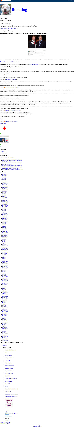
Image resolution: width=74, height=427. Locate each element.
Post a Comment (3, 123)
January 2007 (4, 188)
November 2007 (5, 201)
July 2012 (4, 274)
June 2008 (4, 210)
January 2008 (4, 204)
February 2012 (5, 267)
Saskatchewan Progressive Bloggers (11, 394)
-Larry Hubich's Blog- (9, 373)
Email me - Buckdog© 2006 (5, 422)
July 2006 (4, 180)
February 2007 (5, 189)
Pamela (6, 121)
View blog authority (8, 416)
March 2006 (4, 175)
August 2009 (4, 228)
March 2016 (4, 323)
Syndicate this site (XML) (4, 423)
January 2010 (4, 235)
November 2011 (5, 263)
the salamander (7, 110)
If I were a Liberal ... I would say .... (10, 28)
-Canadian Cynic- (8, 391)
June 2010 (4, 241)
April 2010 (4, 239)
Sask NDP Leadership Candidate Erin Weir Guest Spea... (12, 169)
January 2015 (4, 313)
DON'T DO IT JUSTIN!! (7, 164)
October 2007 (4, 200)
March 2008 (4, 206)
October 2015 (4, 320)
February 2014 (5, 298)
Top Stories (6, 412)
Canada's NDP (7, 420)
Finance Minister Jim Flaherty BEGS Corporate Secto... (12, 165)
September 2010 (5, 245)
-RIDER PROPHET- (8, 381)
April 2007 (4, 192)
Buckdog (19, 9)
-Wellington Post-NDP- (9, 368)
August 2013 (4, 291)
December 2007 (5, 202)
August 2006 (4, 182)
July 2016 (4, 326)
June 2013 (4, 288)
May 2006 (4, 178)
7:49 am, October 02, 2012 (13, 121)
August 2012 (4, 275)
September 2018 (5, 333)
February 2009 (5, 221)
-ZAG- (6, 352)
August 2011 (4, 259)
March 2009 (4, 222)
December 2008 (5, 218)
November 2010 (5, 248)
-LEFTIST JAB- (8, 360)
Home (2, 28)
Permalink (20, 66)
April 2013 (4, 285)
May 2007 (4, 193)
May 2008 (4, 209)
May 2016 (4, 324)
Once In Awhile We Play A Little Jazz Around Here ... (12, 159)
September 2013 (5, 292)
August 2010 (4, 244)
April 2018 (4, 331)
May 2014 (4, 302)
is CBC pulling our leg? (6, 161)
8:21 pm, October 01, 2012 (13, 79)
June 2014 (4, 304)
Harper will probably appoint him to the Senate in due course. (12, 61)
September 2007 (5, 199)
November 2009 (5, 232)
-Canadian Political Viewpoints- (10, 350)
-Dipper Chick (7, 383)
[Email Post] (22, 66)
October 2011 (4, 262)
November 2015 (5, 322)
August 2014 (4, 306)
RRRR (1, 119)
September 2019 (5, 338)
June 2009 (4, 226)
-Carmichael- (4, 345)
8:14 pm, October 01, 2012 (15, 75)
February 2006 (5, 174)
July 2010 (4, 243)
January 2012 (4, 266)
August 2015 (4, 319)
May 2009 (4, 224)
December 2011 (5, 265)
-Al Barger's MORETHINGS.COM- (11, 388)
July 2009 (4, 227)
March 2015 (4, 315)
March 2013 (4, 284)
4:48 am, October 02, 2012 (16, 110)
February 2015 (5, 314)
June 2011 (4, 257)
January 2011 (4, 250)
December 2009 (5, 234)
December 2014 (5, 311)
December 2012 (5, 280)
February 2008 (5, 205)
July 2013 (4, 289)
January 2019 (4, 335)
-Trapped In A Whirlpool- (9, 370)
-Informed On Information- (9, 365)
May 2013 (4, 287)
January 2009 (4, 219)
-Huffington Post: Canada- (9, 357)
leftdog (6, 79)
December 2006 (5, 187)
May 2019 (4, 337)
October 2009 (4, 231)
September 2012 (5, 276)
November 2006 (5, 186)
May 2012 (4, 271)
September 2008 (5, 214)
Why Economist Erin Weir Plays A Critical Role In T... (12, 166)
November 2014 (5, 310)
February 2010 (5, 236)
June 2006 (4, 179)
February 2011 (5, 252)
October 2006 (4, 184)
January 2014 (4, 297)
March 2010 (4, 237)
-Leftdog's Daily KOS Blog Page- (11, 378)
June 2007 (4, 195)
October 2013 (4, 293)
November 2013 (5, 294)
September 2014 (5, 307)
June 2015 (4, 318)
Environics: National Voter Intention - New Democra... (12, 160)
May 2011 (4, 256)
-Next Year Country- (8, 355)
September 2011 (5, 261)
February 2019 (5, 336)
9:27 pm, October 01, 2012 (14, 87)
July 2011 (4, 258)
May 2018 (4, 332)
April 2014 (4, 301)
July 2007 (4, 196)
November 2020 (5, 340)
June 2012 (4, 272)
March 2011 (4, 253)
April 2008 (4, 208)
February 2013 (5, 283)
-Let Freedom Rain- (8, 363)
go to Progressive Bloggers (34, 64)
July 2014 (4, 305)
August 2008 (4, 213)
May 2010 (4, 240)
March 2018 (4, 329)
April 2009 (4, 223)
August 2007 (4, 197)
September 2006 (5, 183)
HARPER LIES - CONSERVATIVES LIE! (10, 168)
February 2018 (5, 328)
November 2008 (5, 217)
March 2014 (4, 300)
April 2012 (4, 270)
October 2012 (4, 278)
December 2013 (5, 296)
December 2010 (5, 249)
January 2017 (4, 327)
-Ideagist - (6, 386)
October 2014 (4, 309)
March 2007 (4, 191)
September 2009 (5, 230)
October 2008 (4, 215)
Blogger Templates (37, 426)
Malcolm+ (7, 87)
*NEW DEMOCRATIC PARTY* (11, 396)
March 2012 (4, 269)
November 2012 (5, 279)
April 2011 (4, 254)
